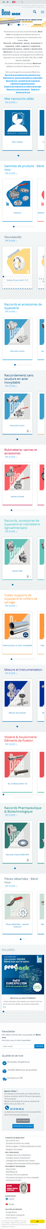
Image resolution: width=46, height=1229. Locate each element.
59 (12, 285)
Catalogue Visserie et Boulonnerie (18, 1158)
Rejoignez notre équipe (14, 1149)
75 (8, 288)
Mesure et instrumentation (18, 89)
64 (24, 285)
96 (15, 291)
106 (38, 291)
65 (26, 285)
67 (31, 285)
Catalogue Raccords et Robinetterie (18, 1155)
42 (15, 282)
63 (22, 285)
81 (22, 288)
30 (29, 279)
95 (12, 291)
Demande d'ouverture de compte (18, 1143)
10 (24, 276)
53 (40, 282)
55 (3, 285)
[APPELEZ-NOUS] (22, 2)
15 (35, 276)
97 (17, 291)
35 (40, 279)
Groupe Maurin (11, 1212)
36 (42, 279)
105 (35, 291)
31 (31, 279)
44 (19, 282)
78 (15, 288)
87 (35, 288)
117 (24, 294)
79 (17, 288)
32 (33, 279)
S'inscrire (39, 1046)
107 (40, 291)
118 (26, 294)
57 (8, 285)
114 (17, 294)
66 (29, 285)
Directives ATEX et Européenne (17, 1175)
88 (38, 288)
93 (8, 291)
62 (19, 285)
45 (22, 282)
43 (17, 282)
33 (35, 279)
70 (38, 285)
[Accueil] (4, 2)
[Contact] (7, 2)
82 (24, 288)
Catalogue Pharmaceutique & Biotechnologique (23, 1163)
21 (8, 279)
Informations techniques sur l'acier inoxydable (22, 1177)
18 (42, 276)
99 (22, 291)
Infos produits (11, 1169)
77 (12, 288)
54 (42, 282)
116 (22, 294)
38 (6, 282)
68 (33, 285)
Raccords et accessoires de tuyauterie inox (22, 75)
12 (29, 276)
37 (3, 282)
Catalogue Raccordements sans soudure (20, 1160)
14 (33, 276)
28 (24, 279)
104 (33, 291)
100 (24, 291)
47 (26, 282)
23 (12, 279)
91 (3, 291)
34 (38, 279)
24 (15, 279)
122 (35, 294)
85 (31, 288)
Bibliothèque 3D (11, 1172)
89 (40, 288)
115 (19, 294)
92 (6, 291)
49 (31, 282)
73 (3, 288)
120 (31, 294)
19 (3, 279)
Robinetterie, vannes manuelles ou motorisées (22, 78)
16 (38, 276)
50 (33, 282)
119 (29, 294)
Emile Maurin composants (15, 1215)
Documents (28, 431)
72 (42, 285)
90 (42, 288)
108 (42, 291)
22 (10, 279)
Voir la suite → (11, 102)
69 (35, 285)
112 (12, 294)
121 (33, 294)
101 (26, 291)
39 (8, 282)
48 (29, 282)
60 (15, 285)
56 (6, 285)
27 (22, 279)
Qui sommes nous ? (13, 1140)
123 (38, 294)
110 (8, 294)
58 (10, 285)
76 (10, 288)
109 (6, 294)
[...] (4, 1006)
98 (19, 291)
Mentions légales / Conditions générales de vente (23, 1146)
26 (19, 279)
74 (6, 288)
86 (33, 288)
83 (26, 288)
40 (10, 282)
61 (17, 285)
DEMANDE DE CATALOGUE (23, 1126)
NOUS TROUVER (23, 1120)
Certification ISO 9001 (13, 1180)
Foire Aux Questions (20, 1115)
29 (26, 279)
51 (35, 282)
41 (12, 282)
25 (17, 279)
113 (15, 294)
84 (29, 288)
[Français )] (15, 2)
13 (31, 276)
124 (40, 294)
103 (31, 291)
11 (26, 276)
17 (40, 276)
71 (40, 285)
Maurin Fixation (11, 1218)
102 (29, 291)
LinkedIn (11, 1199)
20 (6, 279)
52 (38, 282)
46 (24, 282)
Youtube (11, 1204)
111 (10, 294)
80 (19, 288)
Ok (37, 1221)
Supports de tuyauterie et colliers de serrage (22, 86)
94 (10, 291)
